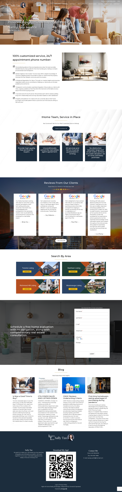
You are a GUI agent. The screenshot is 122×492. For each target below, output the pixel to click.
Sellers (58, 4)
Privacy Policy (63, 484)
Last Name (79, 318)
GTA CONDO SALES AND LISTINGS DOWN (47, 397)
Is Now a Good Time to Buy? (22, 397)
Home (37, 4)
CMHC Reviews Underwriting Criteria (72, 397)
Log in (56, 484)
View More (60, 240)
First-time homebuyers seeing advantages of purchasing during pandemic (98, 399)
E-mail (77, 324)
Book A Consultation (60, 128)
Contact (117, 4)
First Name (79, 311)
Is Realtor (78, 337)
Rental (65, 4)
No (81, 339)
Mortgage (92, 4)
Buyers (50, 4)
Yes (78, 339)
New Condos (82, 4)
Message (78, 342)
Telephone (79, 330)
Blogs (100, 4)
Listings (73, 4)
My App (43, 4)
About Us (108, 4)
